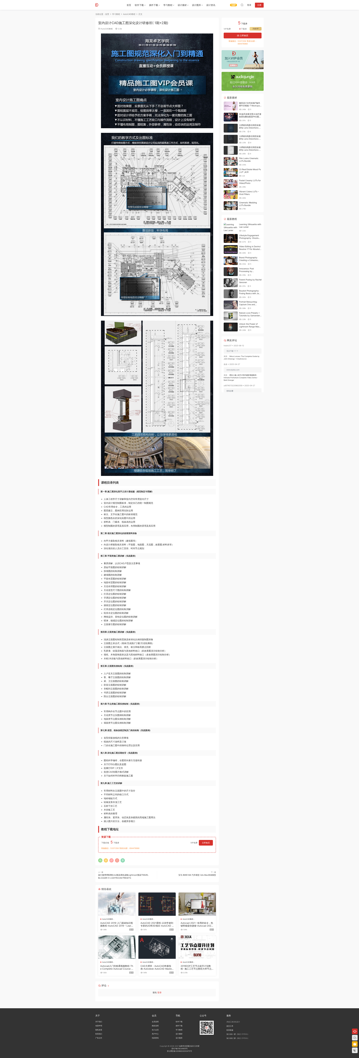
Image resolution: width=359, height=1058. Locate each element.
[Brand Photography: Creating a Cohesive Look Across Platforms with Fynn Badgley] (231, 260)
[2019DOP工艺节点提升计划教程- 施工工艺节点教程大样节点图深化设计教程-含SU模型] (197, 947)
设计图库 (196, 5)
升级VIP (256, 29)
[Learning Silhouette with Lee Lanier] (231, 227)
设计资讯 (210, 5)
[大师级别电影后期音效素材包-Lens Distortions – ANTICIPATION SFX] (231, 150)
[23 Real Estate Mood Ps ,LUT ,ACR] (231, 172)
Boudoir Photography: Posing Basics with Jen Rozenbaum (249, 293)
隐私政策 (98, 1030)
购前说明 (155, 1026)
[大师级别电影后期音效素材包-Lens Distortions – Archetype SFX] (231, 139)
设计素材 (179, 1034)
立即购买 (206, 842)
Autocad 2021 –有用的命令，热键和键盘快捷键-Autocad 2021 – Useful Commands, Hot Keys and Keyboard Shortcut (197, 924)
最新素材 (231, 97)
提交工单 (229, 1026)
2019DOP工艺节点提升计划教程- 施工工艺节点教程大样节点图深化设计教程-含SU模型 (197, 967)
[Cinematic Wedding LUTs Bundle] (231, 205)
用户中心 (155, 1034)
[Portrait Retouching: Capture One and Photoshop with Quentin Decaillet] (231, 304)
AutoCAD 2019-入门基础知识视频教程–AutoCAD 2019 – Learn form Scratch (116, 924)
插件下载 (153, 5)
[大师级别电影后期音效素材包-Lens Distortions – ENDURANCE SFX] (231, 128)
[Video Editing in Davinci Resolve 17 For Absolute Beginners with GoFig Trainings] (231, 249)
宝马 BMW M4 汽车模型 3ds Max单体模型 (197, 875)
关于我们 (98, 1022)
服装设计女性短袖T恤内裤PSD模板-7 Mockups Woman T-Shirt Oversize (250, 106)
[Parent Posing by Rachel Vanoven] (231, 282)
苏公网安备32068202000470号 (179, 1051)
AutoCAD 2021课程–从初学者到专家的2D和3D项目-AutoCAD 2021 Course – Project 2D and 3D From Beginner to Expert (157, 924)
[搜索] (242, 5)
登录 (159, 992)
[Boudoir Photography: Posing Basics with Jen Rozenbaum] (231, 293)
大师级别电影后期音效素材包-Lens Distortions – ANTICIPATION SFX (250, 150)
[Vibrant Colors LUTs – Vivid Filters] (231, 194)
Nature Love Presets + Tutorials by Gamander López (249, 316)
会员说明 (155, 1022)
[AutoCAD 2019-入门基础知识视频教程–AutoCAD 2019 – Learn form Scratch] (117, 904)
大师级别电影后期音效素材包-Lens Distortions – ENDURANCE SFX (250, 128)
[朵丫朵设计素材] (108, 5)
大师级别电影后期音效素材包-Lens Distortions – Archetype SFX (250, 139)
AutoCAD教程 (107, 29)
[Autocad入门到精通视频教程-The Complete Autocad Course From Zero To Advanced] (117, 947)
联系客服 (229, 1030)
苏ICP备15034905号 (180, 1048)
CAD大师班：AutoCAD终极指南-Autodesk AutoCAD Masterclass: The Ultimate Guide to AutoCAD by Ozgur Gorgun (157, 967)
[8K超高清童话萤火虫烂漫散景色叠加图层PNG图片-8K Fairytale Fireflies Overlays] (231, 117)
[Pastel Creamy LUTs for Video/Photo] (231, 183)
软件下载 (139, 5)
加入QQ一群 (231, 1034)
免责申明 (98, 1026)
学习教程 (167, 5)
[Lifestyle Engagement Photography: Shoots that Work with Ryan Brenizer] (231, 238)
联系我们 (98, 1034)
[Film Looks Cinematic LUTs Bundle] (231, 161)
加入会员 (155, 1030)
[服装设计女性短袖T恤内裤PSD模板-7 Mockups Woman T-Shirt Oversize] (231, 106)
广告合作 (98, 1038)
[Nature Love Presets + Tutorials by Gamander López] (231, 316)
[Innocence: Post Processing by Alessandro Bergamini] (231, 271)
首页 (129, 5)
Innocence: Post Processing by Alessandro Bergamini (249, 271)
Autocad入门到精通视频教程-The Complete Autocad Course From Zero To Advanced (116, 967)
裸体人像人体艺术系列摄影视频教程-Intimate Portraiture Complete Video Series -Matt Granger (241, 377)
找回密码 (155, 1038)
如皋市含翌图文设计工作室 (189, 1046)
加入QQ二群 (231, 1038)
